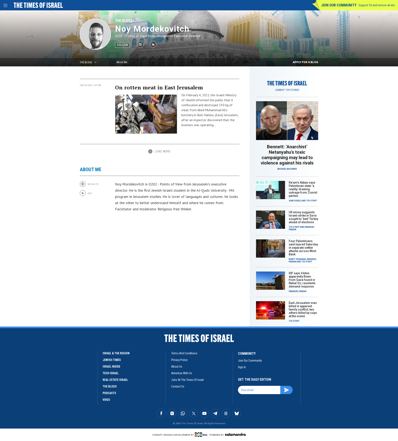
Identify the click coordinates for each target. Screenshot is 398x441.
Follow (122, 45)
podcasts (109, 393)
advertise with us (181, 373)
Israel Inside (111, 366)
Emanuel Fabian (297, 291)
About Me (121, 62)
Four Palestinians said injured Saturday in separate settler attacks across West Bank (303, 247)
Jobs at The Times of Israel (187, 379)
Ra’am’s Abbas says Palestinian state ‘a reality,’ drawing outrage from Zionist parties (303, 189)
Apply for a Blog (305, 62)
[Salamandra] (235, 434)
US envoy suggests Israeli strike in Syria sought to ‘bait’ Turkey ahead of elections (303, 217)
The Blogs (123, 20)
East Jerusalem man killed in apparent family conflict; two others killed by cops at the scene (303, 309)
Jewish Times (112, 360)
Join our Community (339, 5)
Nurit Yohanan (297, 259)
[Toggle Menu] (5, 5)
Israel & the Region (116, 353)
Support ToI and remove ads (377, 5)
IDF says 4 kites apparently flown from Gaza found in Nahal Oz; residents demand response (302, 280)
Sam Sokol (295, 201)
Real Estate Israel (115, 379)
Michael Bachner (287, 169)
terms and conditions (184, 353)
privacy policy (179, 360)
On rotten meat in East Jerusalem (159, 87)
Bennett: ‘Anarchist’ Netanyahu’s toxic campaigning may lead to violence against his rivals (287, 155)
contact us (177, 386)
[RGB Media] (202, 434)
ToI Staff (311, 201)
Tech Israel (111, 373)
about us (176, 366)
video (106, 399)
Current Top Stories (287, 90)
